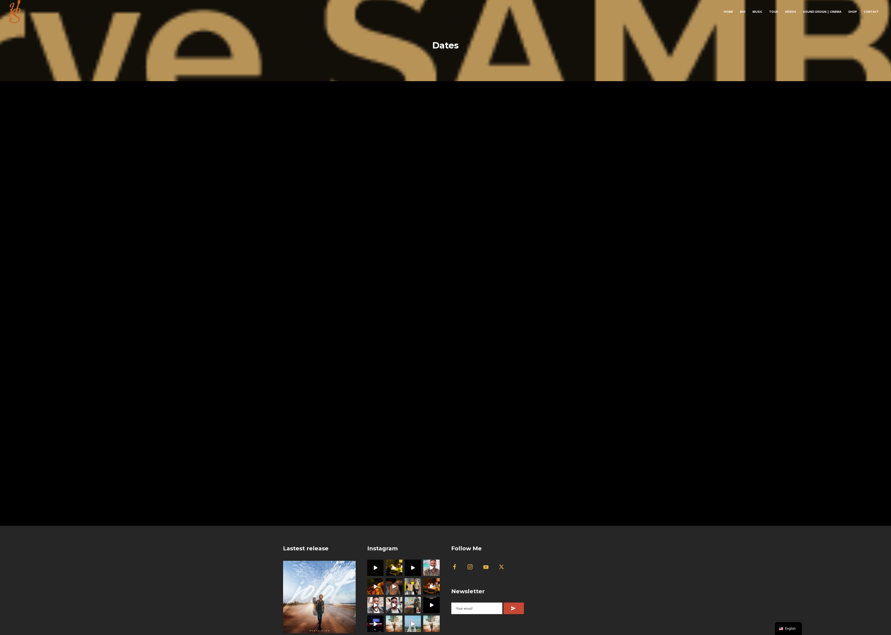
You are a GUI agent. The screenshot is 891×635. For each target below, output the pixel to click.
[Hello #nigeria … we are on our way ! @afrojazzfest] (413, 624)
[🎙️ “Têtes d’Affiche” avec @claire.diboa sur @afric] (413, 586)
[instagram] (473, 567)
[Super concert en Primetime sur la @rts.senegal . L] (431, 605)
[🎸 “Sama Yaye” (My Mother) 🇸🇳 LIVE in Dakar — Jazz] (394, 586)
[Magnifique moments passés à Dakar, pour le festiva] (375, 624)
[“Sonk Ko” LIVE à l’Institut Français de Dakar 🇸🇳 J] (394, 568)
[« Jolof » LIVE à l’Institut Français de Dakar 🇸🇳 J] (413, 568)
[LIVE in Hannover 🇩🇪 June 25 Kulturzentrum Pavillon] (375, 605)
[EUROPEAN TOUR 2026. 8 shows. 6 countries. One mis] (413, 605)
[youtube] (485, 569)
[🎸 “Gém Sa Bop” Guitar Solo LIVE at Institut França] (431, 586)
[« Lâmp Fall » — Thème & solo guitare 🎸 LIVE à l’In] (375, 568)
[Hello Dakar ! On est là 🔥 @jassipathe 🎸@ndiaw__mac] (394, 624)
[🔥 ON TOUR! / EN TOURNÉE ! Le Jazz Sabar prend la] (431, 624)
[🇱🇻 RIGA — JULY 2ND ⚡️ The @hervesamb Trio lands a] (431, 568)
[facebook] (457, 567)
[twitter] (504, 567)
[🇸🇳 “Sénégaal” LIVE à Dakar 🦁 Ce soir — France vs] (375, 586)
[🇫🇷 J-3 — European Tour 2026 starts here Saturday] (394, 605)
